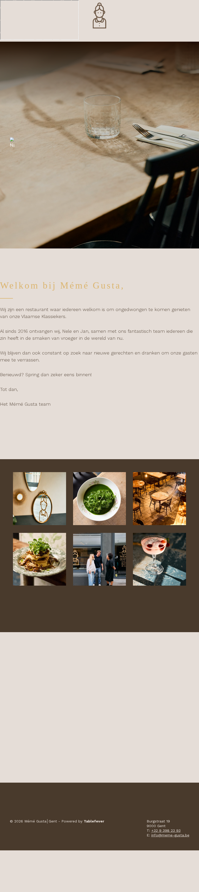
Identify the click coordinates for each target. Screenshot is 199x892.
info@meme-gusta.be (170, 835)
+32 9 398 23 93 (166, 830)
